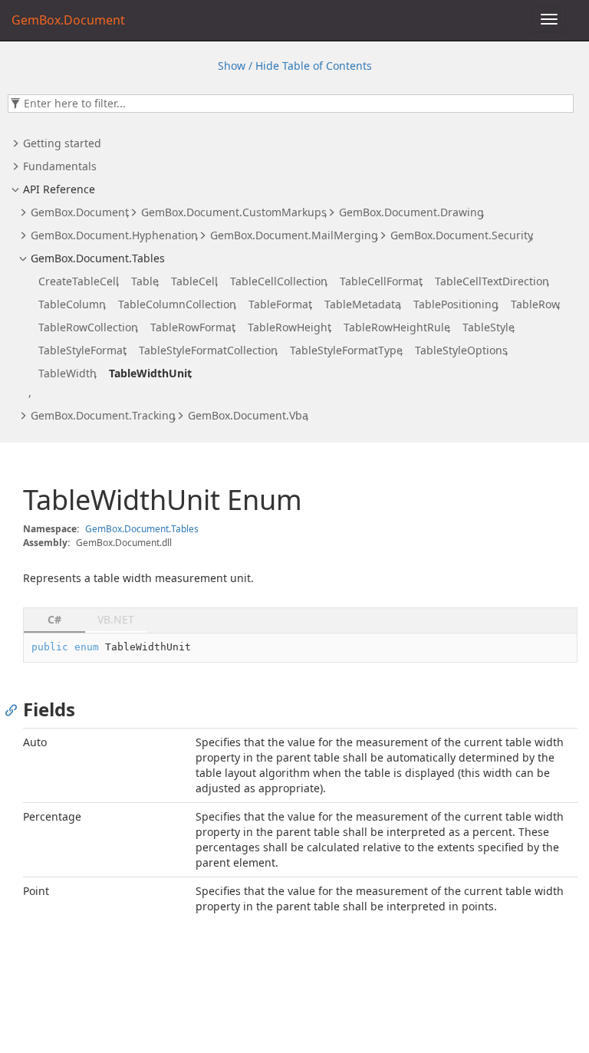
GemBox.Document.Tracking (103, 415)
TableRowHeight (289, 327)
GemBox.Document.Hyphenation (114, 235)
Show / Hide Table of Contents (295, 65)
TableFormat (280, 304)
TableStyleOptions (461, 350)
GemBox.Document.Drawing (411, 212)
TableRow (535, 304)
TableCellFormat (381, 281)
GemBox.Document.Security (461, 235)
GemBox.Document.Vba (248, 415)
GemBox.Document (80, 212)
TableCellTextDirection (492, 281)
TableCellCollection (278, 281)
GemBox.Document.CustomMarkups (234, 212)
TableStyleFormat (82, 350)
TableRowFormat (192, 327)
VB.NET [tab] (115, 619)
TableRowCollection (88, 327)
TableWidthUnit (150, 373)
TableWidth (67, 373)
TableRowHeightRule (397, 327)
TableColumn (72, 304)
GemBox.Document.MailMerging (294, 235)
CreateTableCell (78, 281)
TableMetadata (362, 304)
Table (145, 281)
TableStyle (488, 327)
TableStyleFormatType (346, 350)
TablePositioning (456, 304)
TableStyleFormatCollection (208, 350)
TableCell (194, 281)
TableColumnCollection (177, 304)
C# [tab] (54, 619)
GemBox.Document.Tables (98, 258)
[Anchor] (15, 709)
